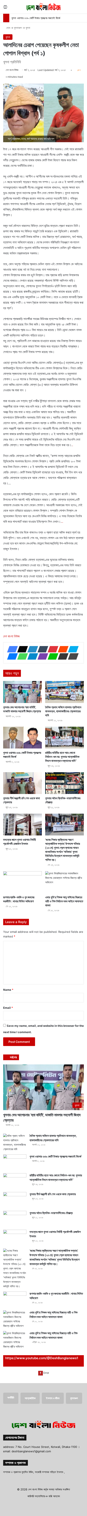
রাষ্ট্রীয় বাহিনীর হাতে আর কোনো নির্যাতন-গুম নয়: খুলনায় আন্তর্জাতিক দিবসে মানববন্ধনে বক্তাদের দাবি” (62, 756)
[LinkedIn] (31, 649)
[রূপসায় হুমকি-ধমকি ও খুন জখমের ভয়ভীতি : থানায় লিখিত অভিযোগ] (22, 882)
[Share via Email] (62, 656)
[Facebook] (11, 649)
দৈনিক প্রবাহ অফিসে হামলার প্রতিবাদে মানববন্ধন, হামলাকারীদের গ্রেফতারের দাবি (63, 711)
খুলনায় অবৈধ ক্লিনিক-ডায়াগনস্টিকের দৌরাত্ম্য (51, 1213)
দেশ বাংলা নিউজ (12, 70)
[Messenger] (11, 656)
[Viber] (41, 656)
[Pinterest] (52, 649)
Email (8, 1007)
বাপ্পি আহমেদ (54, 1496)
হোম (7, 27)
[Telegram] (31, 656)
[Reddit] (62, 649)
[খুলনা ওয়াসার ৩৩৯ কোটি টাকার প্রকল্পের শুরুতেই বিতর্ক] (22, 737)
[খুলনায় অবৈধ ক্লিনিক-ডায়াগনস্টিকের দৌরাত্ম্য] (64, 783)
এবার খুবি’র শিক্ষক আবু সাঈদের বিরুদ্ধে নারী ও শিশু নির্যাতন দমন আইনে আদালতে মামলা (64, 901)
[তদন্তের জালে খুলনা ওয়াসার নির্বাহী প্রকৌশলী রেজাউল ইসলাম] (22, 824)
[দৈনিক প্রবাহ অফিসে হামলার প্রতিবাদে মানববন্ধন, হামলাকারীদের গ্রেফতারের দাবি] (64, 692)
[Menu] (5, 8)
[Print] (72, 656)
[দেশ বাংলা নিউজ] (43, 7)
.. (62, 522)
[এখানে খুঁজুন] (82, 8)
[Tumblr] (41, 649)
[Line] (52, 656)
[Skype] (72, 649)
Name (8, 989)
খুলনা (28, 27)
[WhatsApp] (21, 656)
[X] (21, 649)
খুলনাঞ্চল (18, 27)
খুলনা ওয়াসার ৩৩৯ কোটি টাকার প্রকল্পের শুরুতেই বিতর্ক (35, 18)
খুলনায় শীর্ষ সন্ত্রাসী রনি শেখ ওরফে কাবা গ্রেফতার (53, 1194)
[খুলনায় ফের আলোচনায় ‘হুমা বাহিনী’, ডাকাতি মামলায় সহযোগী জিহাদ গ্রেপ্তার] (22, 692)
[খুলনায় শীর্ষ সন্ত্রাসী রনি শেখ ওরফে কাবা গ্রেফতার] (22, 783)
